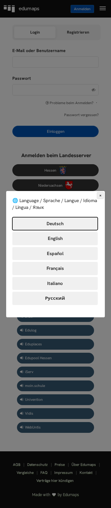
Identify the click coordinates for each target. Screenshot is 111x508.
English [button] (55, 238)
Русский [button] (55, 298)
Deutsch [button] (55, 224)
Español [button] (55, 253)
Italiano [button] (55, 283)
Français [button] (55, 268)
